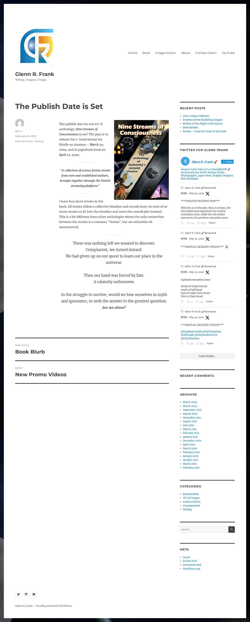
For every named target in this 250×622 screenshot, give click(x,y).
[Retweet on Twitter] (182, 187)
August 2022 (190, 413)
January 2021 (190, 436)
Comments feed (192, 564)
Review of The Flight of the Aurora (203, 123)
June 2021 (188, 425)
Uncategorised (191, 505)
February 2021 (191, 433)
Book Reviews (191, 494)
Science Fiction (24, 141)
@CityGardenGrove (206, 334)
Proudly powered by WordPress (54, 606)
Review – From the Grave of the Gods (204, 131)
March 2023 (190, 406)
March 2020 (190, 448)
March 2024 (190, 402)
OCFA (184, 193)
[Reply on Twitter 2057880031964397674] (183, 302)
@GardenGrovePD (191, 331)
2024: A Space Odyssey (196, 116)
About (185, 53)
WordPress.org (191, 568)
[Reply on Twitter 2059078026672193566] (183, 223)
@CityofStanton (190, 338)
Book (146, 53)
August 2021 (190, 421)
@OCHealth (187, 334)
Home (132, 53)
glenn (18, 130)
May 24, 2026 (196, 238)
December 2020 (192, 440)
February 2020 (191, 452)
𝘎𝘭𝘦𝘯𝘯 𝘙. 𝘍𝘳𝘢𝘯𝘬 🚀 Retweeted (200, 187)
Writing (39, 141)
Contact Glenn (206, 53)
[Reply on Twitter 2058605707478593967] (183, 256)
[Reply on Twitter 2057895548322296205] (183, 344)
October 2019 (190, 460)
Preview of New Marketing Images (203, 119)
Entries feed (190, 561)
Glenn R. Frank (34, 74)
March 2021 (190, 429)
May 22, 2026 (196, 272)
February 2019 (191, 467)
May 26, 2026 (196, 193)
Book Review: (190, 127)
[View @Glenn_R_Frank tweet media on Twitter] (227, 247)
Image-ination (165, 53)
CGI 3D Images (191, 498)
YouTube (228, 53)
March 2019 (190, 463)
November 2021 (192, 417)
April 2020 (189, 444)
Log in (186, 557)
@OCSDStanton (212, 331)
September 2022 (192, 409)
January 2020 (190, 456)
